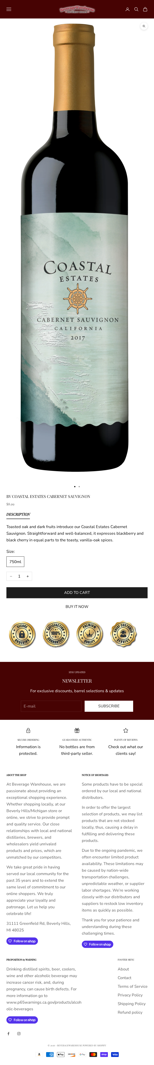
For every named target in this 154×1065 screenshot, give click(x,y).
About (123, 969)
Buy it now (77, 606)
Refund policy (130, 1012)
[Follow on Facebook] (8, 1034)
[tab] (18, 515)
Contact (124, 978)
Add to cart (77, 592)
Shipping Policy (132, 1003)
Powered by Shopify (94, 1045)
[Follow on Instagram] (19, 1034)
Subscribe (109, 706)
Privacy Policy (130, 995)
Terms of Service (133, 986)
